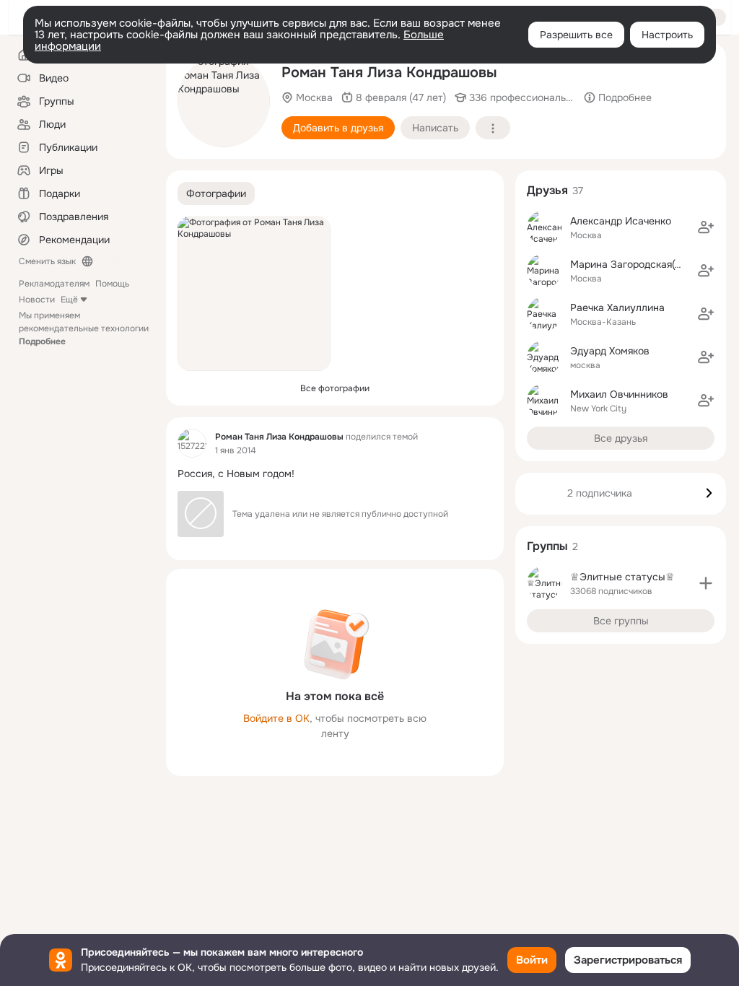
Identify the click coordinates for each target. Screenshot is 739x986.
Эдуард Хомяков (610, 350)
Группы (547, 546)
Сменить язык (47, 261)
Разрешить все (576, 34)
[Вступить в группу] (705, 583)
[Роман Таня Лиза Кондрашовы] (192, 443)
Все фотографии (335, 388)
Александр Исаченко (620, 220)
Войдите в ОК (276, 718)
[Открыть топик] (335, 473)
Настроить (667, 34)
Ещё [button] (69, 299)
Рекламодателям (54, 283)
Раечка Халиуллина (617, 307)
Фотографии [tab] (216, 193)
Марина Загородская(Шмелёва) (647, 264)
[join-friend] (705, 227)
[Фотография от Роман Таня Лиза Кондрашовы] (224, 101)
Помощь (112, 283)
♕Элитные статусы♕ (622, 576)
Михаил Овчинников (619, 394)
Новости (37, 299)
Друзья (547, 190)
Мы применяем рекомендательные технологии (84, 328)
